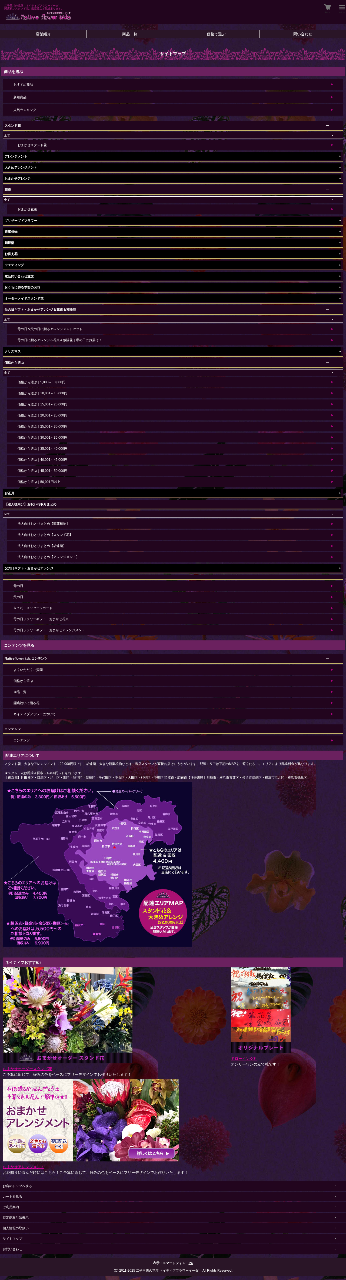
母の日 (18, 586)
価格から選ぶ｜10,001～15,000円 (42, 393)
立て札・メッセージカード (33, 608)
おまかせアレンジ (18, 178)
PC (191, 1263)
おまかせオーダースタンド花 (27, 1069)
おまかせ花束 (27, 209)
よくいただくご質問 (28, 670)
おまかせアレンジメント (23, 1167)
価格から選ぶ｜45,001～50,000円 (42, 471)
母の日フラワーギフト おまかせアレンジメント (49, 630)
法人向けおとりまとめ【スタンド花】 (45, 535)
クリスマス (13, 351)
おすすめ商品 (23, 84)
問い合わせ (302, 34)
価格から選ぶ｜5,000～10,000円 (41, 382)
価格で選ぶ (216, 34)
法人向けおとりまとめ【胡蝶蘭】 (42, 546)
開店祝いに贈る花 (26, 703)
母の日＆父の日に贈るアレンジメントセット (50, 329)
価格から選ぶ (23, 681)
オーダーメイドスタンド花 (24, 298)
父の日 (18, 597)
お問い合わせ (12, 1249)
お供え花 (11, 254)
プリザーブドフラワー (21, 221)
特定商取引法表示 (16, 1217)
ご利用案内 (11, 1207)
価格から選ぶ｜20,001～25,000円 (42, 415)
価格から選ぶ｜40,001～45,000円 (42, 460)
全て (7, 135)
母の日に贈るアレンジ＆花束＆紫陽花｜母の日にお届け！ (60, 340)
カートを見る (12, 1196)
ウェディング (14, 265)
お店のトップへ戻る (17, 1186)
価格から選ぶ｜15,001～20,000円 (42, 404)
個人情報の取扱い (16, 1228)
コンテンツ (22, 740)
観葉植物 (11, 232)
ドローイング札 (244, 1058)
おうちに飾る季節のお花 (22, 287)
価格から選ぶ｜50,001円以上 (39, 482)
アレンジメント (16, 156)
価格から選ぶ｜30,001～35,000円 (42, 437)
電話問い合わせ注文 (19, 276)
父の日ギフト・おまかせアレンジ (29, 568)
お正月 (9, 493)
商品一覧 (129, 34)
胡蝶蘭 (9, 243)
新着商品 (20, 97)
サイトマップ (12, 1239)
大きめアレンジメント (21, 167)
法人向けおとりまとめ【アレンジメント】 (48, 557)
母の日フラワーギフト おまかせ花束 (41, 619)
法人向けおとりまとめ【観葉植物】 (43, 524)
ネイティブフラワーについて (35, 714)
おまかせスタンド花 (32, 145)
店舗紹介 (43, 34)
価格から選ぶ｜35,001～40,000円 (42, 449)
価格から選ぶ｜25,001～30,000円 (42, 426)
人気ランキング (25, 110)
